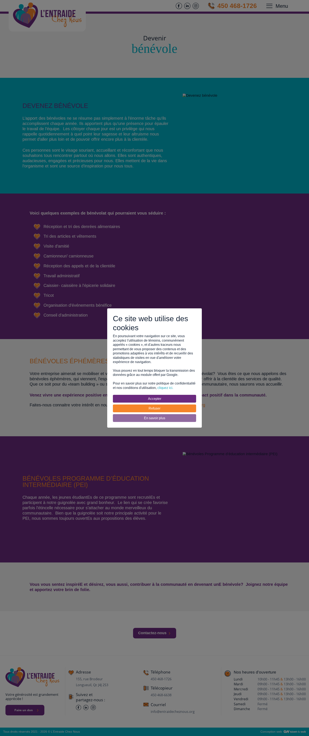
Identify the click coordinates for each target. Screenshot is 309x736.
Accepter (154, 398)
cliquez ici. (165, 388)
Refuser (154, 408)
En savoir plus (154, 418)
